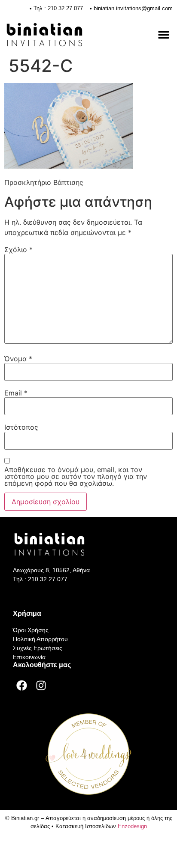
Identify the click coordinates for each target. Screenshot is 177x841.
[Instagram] (40, 685)
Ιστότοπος (21, 427)
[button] (164, 35)
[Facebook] (21, 685)
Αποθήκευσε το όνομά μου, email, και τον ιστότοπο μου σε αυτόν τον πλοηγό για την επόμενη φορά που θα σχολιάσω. (75, 476)
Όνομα (18, 358)
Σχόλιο (18, 249)
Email (15, 392)
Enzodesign (132, 826)
